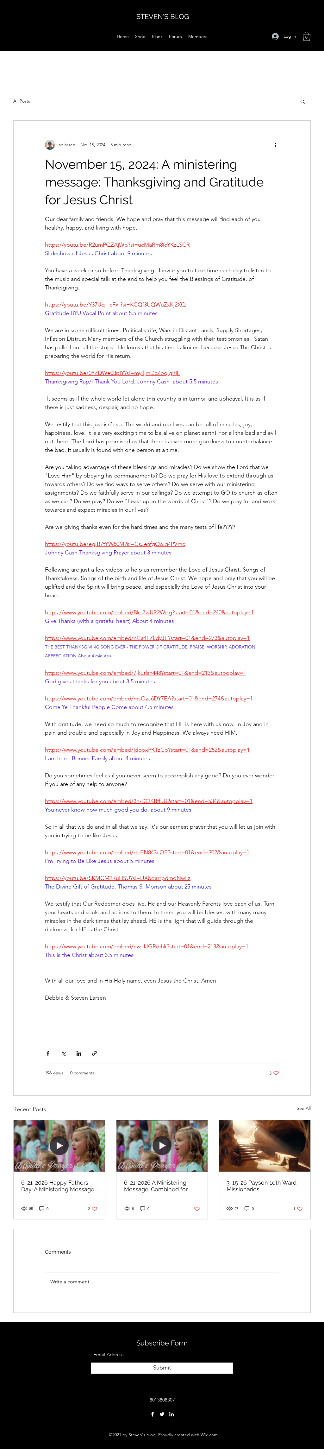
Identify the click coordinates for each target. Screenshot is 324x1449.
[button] (306, 36)
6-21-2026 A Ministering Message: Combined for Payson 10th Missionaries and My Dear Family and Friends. (157, 1186)
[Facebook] (152, 1414)
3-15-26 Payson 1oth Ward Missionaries (261, 1186)
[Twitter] (162, 1414)
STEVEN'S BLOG (162, 16)
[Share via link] (94, 1053)
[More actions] (275, 145)
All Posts (21, 101)
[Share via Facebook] (48, 1053)
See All (304, 1108)
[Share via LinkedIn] (79, 1053)
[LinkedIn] (171, 1414)
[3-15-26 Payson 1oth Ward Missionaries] (264, 1146)
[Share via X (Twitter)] (63, 1053)
